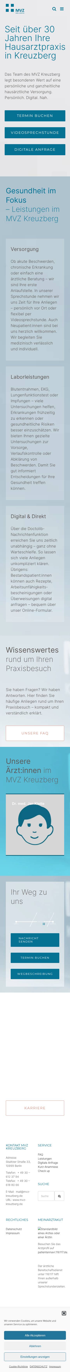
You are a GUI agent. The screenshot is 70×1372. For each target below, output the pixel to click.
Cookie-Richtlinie (18, 1366)
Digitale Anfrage (48, 1162)
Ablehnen (35, 1346)
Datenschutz (14, 1229)
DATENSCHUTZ (38, 1366)
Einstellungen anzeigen (35, 1356)
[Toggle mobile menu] (62, 9)
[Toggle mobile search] (54, 9)
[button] (64, 1313)
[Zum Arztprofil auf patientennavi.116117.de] (51, 1229)
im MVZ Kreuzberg (32, 770)
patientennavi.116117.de (52, 1252)
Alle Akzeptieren (35, 1335)
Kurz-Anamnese (48, 1166)
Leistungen (45, 1158)
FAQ (40, 1154)
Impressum (55, 1366)
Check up (44, 1170)
